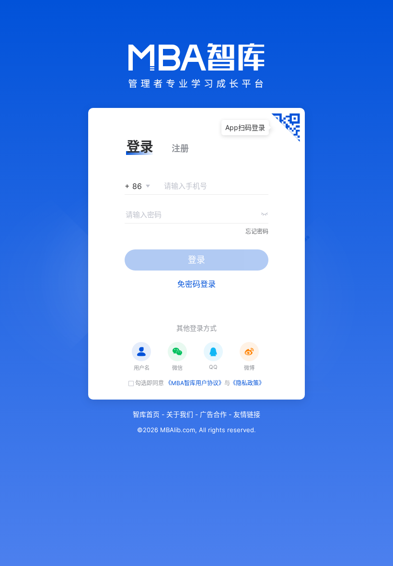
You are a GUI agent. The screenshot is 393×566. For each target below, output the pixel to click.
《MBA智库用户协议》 (194, 383)
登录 (196, 260)
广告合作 (213, 414)
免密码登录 (196, 284)
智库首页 (146, 414)
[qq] (213, 351)
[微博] (249, 351)
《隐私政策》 (247, 383)
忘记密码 (256, 231)
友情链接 (246, 414)
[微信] (177, 351)
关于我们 (179, 414)
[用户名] (141, 351)
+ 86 (133, 186)
